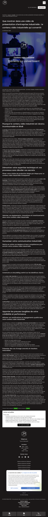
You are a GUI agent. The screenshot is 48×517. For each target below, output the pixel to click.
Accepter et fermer (31, 488)
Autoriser (15, 408)
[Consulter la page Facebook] (19, 457)
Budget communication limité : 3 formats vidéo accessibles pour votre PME (21, 420)
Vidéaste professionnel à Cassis (24, 469)
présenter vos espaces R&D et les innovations (19, 227)
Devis (24, 515)
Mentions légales (24, 501)
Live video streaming (24, 494)
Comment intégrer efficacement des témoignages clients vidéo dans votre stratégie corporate (25, 419)
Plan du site (24, 505)
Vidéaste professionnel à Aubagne (24, 465)
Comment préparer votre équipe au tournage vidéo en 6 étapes (19, 417)
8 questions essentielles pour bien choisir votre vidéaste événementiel (20, 416)
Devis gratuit (42, 7)
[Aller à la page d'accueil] (5, 2)
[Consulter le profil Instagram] (22, 457)
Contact (9, 515)
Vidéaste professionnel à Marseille (24, 463)
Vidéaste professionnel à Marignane (24, 461)
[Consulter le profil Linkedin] (25, 457)
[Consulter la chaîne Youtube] (28, 457)
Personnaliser (15, 488)
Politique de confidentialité (24, 502)
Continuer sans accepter (12, 485)
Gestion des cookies (24, 504)
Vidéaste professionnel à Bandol (24, 467)
